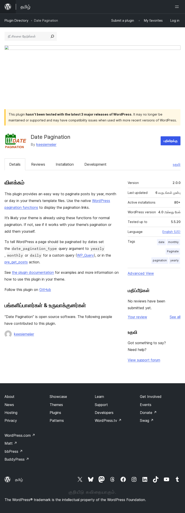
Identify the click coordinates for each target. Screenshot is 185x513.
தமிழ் (19, 479)
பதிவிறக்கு (171, 141)
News (9, 404)
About (9, 396)
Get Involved (151, 396)
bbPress (14, 451)
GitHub (45, 289)
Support (101, 404)
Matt (11, 443)
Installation (65, 164)
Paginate (173, 251)
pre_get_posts (16, 262)
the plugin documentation (33, 272)
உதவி (176, 164)
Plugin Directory (16, 20)
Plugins (55, 412)
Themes (56, 404)
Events (145, 404)
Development (95, 164)
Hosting (11, 412)
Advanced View (141, 273)
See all (175, 317)
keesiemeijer (46, 144)
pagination (160, 260)
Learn (99, 396)
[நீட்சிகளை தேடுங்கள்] (52, 36)
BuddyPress (17, 459)
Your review (137, 317)
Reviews (38, 164)
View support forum (144, 360)
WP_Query (85, 255)
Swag (147, 420)
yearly (174, 260)
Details (15, 164)
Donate (148, 412)
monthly (173, 242)
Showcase (58, 396)
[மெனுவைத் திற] (178, 7)
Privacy (11, 420)
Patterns (57, 420)
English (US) (171, 232)
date (161, 242)
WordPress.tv (108, 420)
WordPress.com (20, 435)
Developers (104, 412)
